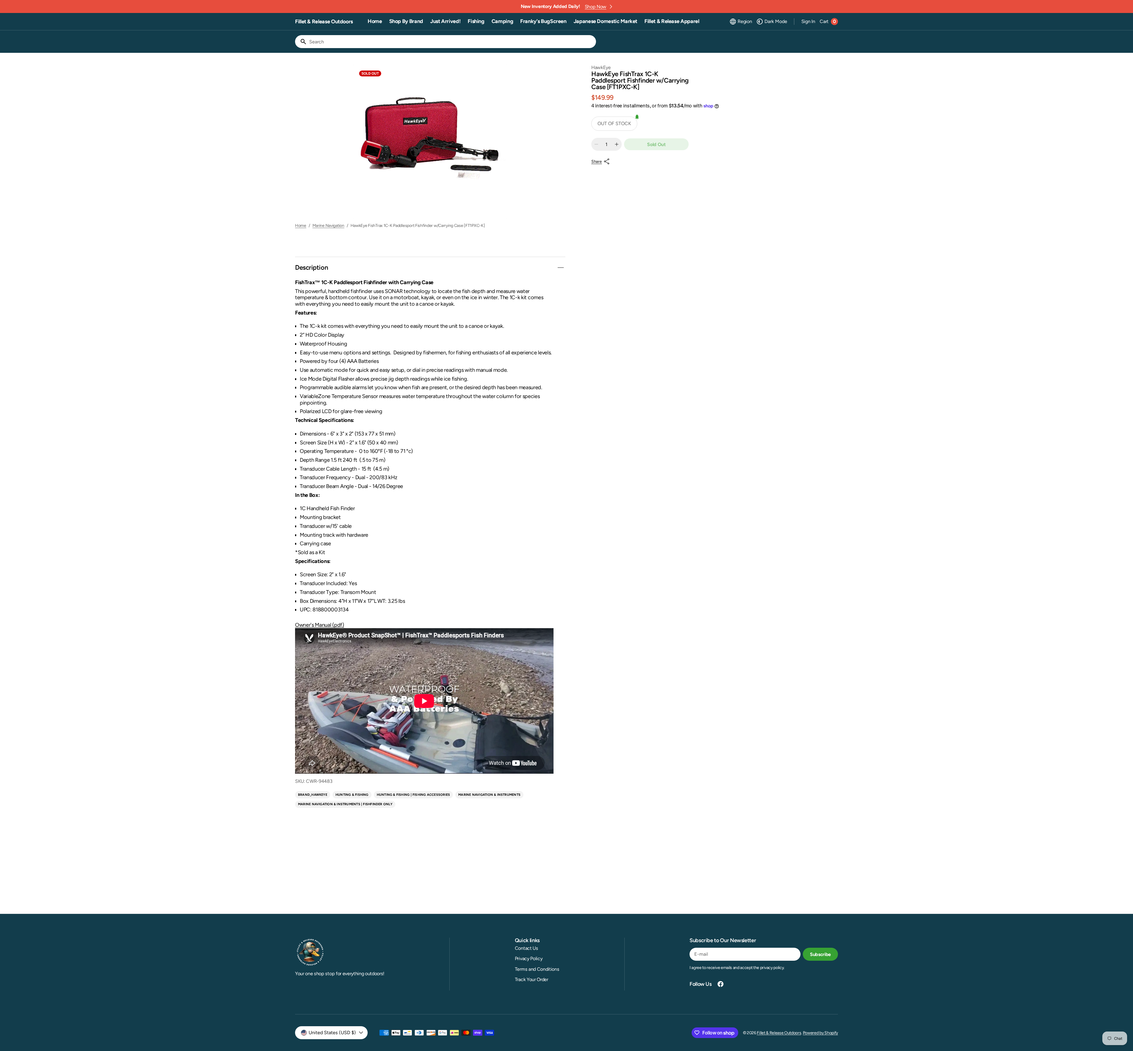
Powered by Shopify (820, 1032)
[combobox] (451, 41)
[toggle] (560, 267)
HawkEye (601, 67)
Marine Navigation (328, 225)
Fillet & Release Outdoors (779, 1032)
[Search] (301, 41)
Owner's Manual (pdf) (319, 625)
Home (300, 225)
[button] (740, 21)
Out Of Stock (614, 123)
